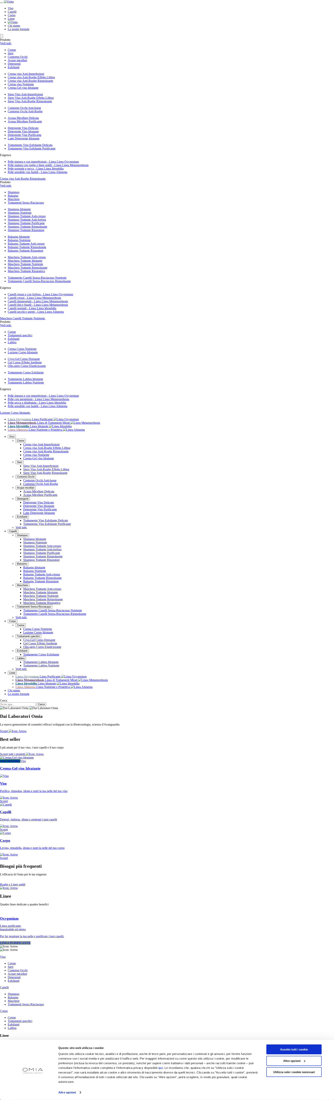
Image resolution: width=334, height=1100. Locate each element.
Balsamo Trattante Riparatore (25, 250)
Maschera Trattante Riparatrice (26, 271)
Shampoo (22, 535)
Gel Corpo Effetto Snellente (25, 362)
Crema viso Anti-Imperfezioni (26, 73)
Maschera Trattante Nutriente (25, 264)
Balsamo (22, 563)
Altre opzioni (67, 1092)
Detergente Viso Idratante (23, 131)
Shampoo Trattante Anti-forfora (27, 219)
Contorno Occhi (25, 476)
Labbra (21, 658)
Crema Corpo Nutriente (22, 348)
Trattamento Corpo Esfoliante (26, 372)
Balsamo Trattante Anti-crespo (26, 243)
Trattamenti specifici (28, 636)
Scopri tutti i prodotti (13, 754)
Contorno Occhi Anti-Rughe (25, 111)
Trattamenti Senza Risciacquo (34, 606)
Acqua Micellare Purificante (25, 121)
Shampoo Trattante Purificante (26, 223)
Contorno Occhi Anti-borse (24, 107)
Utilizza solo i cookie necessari (294, 1072)
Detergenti (22, 498)
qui (160, 1067)
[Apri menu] (1, 2)
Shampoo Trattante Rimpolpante (27, 226)
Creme (20, 440)
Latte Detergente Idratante (23, 138)
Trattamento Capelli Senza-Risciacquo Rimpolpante (39, 281)
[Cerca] (1, 36)
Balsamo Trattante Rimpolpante (27, 247)
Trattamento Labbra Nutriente (26, 382)
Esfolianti (22, 516)
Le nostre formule (18, 29)
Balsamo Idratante (19, 236)
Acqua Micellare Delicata (23, 118)
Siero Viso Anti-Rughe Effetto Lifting (31, 97)
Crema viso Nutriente (21, 84)
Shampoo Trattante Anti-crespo (27, 216)
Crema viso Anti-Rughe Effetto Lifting (31, 77)
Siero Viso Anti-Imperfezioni (25, 94)
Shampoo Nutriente (20, 212)
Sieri (19, 462)
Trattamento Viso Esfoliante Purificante (31, 148)
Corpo (11, 15)
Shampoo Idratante (19, 209)
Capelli (12, 11)
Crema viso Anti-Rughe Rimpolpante (30, 80)
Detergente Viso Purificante (24, 135)
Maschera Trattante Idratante (25, 260)
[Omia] (9, 1)
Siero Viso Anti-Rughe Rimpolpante (30, 101)
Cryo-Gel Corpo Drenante (24, 359)
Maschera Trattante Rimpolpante (27, 267)
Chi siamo (14, 25)
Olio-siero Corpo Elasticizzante (27, 366)
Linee (11, 18)
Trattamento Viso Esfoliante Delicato (30, 145)
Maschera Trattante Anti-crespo (27, 257)
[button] (171, 50)
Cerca (3, 700)
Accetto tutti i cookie (294, 1049)
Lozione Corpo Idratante (23, 352)
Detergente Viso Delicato (23, 128)
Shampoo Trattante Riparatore (26, 230)
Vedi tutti (6, 43)
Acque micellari (25, 487)
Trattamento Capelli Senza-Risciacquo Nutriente (37, 277)
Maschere (22, 585)
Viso (10, 8)
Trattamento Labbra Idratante (25, 379)
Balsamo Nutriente (19, 240)
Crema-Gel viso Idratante (23, 87)
